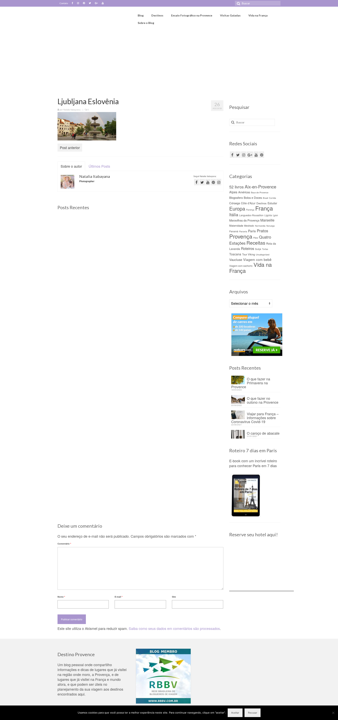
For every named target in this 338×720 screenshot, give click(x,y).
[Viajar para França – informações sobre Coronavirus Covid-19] (84, 343)
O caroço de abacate (263, 433)
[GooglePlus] (250, 154)
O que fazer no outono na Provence (262, 400)
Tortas (265, 249)
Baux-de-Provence (259, 192)
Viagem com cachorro (241, 265)
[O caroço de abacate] (140, 343)
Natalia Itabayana (71, 109)
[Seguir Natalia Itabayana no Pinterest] (213, 182)
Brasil (265, 197)
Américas (244, 192)
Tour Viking (248, 254)
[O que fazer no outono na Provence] (197, 241)
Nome (61, 596)
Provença (240, 236)
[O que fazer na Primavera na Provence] (140, 241)
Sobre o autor (71, 166)
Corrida (272, 197)
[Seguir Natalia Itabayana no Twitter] (202, 182)
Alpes (233, 192)
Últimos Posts (99, 166)
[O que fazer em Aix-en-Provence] (84, 241)
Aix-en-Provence (260, 186)
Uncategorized (262, 254)
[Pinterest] (84, 3)
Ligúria (268, 215)
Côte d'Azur (248, 203)
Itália (233, 214)
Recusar (252, 712)
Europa (237, 208)
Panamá (233, 231)
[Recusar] (333, 713)
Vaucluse (235, 259)
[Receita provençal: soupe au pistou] (140, 444)
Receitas (255, 242)
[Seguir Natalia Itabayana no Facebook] (196, 182)
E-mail (118, 596)
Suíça (258, 249)
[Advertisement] (169, 62)
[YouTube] (256, 154)
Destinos (261, 203)
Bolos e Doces (253, 197)
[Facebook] (72, 3)
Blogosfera (236, 197)
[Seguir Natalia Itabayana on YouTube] (207, 182)
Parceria (243, 231)
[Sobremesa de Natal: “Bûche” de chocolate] (197, 343)
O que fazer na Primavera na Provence (250, 382)
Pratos (262, 230)
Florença (250, 209)
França (264, 208)
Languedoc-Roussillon (251, 215)
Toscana (235, 254)
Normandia (260, 225)
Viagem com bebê (257, 259)
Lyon (275, 215)
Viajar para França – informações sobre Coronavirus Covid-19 (255, 417)
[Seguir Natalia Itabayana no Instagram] (218, 182)
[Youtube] (103, 3)
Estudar (272, 203)
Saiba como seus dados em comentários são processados (174, 628)
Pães (255, 237)
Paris (252, 230)
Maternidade (236, 225)
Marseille (267, 220)
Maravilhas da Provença (244, 220)
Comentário (64, 543)
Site (174, 596)
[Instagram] (78, 3)
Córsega (234, 203)
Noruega (270, 225)
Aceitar (235, 712)
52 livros (236, 187)
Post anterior (70, 147)
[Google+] (96, 3)
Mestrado (249, 225)
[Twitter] (90, 3)
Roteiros (247, 248)
